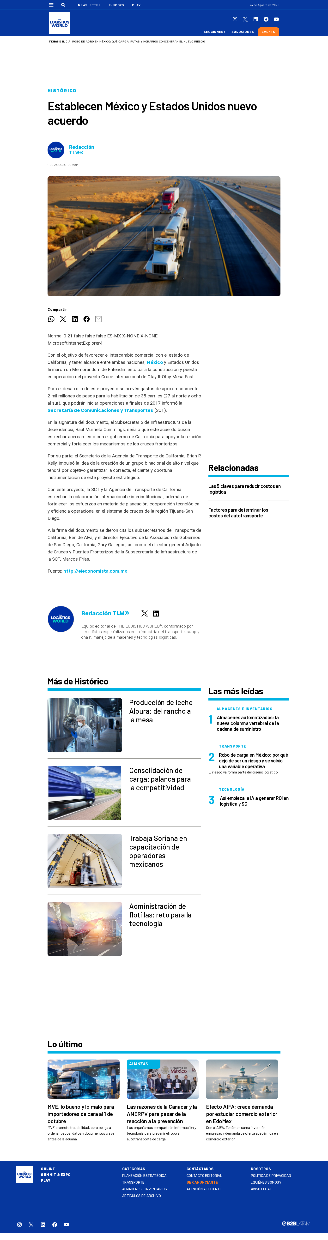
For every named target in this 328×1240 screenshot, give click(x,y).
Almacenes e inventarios (144, 1189)
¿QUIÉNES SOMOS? (266, 1182)
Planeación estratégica (144, 1176)
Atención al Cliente (204, 1189)
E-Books (116, 5)
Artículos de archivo (141, 1196)
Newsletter (89, 5)
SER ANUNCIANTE (202, 1182)
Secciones (213, 32)
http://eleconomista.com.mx (95, 571)
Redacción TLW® (81, 150)
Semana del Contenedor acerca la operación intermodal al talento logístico (135, 41)
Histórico (62, 90)
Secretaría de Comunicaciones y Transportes (100, 410)
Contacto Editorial (204, 1176)
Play (136, 5)
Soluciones (242, 32)
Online (48, 1169)
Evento (269, 32)
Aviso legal (261, 1189)
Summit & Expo (56, 1175)
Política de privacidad (271, 1176)
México (155, 362)
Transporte (133, 1182)
